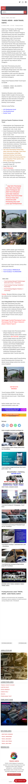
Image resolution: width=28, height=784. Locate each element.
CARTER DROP (5, 687)
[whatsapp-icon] (22, 2)
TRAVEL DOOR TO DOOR (7, 685)
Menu (3, 8)
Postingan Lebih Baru (7, 643)
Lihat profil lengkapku (14, 774)
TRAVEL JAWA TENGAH (7, 741)
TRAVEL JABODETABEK (7, 736)
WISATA (3, 694)
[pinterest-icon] (25, 2)
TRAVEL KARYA (14, 761)
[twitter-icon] (19, 2)
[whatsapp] (15, 425)
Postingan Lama (22, 643)
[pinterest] (11, 425)
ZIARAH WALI (4, 692)
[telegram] (19, 425)
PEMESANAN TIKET (6, 696)
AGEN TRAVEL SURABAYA (7, 734)
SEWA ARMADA (5, 689)
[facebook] (3, 425)
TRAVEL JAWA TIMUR (6, 743)
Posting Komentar (19, 25)
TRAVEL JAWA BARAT (6, 738)
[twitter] (7, 425)
